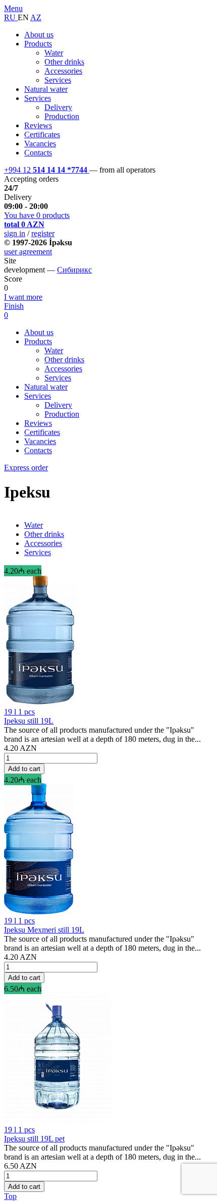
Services (57, 80)
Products (38, 43)
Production (61, 116)
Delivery (58, 107)
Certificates (42, 134)
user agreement (28, 251)
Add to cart (24, 769)
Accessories (63, 71)
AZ (35, 17)
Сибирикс (74, 269)
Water (53, 52)
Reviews (38, 125)
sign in (14, 233)
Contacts (38, 152)
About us (38, 34)
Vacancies (40, 143)
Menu (13, 8)
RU (11, 17)
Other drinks (64, 62)
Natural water (46, 89)
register (43, 233)
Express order (26, 467)
